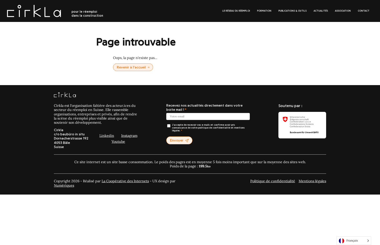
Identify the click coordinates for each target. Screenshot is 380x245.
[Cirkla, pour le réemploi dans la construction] (65, 95)
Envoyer (176, 140)
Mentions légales (312, 181)
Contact (363, 11)
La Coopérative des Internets (125, 181)
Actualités (321, 11)
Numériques (64, 185)
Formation (264, 11)
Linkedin (106, 135)
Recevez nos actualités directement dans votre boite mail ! (204, 107)
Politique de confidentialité (272, 181)
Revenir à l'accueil (131, 67)
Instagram (129, 135)
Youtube (118, 141)
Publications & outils (292, 11)
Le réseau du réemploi (236, 11)
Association (343, 11)
